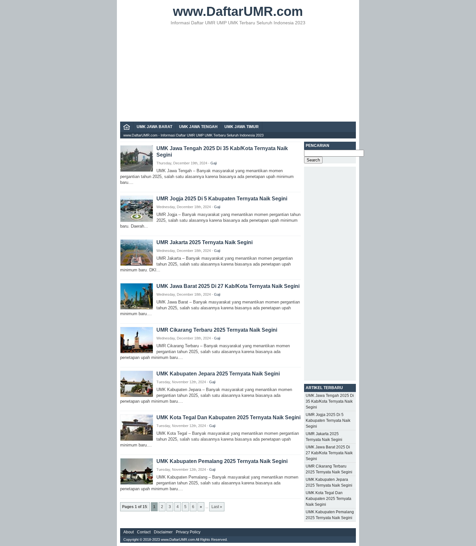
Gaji (213, 163)
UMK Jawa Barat (154, 127)
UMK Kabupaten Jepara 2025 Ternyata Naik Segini (218, 373)
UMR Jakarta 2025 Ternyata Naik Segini (204, 242)
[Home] (126, 128)
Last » (216, 506)
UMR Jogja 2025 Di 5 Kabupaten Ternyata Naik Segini (221, 198)
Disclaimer (163, 532)
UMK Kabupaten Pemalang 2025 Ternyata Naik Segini (222, 461)
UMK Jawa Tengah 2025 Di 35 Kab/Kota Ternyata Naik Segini (330, 401)
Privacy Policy (188, 532)
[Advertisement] (238, 73)
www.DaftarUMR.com (238, 11)
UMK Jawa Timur (241, 127)
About (128, 532)
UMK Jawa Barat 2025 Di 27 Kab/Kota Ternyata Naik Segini (228, 286)
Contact (144, 532)
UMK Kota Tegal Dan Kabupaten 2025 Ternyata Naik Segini (228, 417)
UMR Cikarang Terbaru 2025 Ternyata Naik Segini (216, 330)
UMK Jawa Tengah (198, 127)
